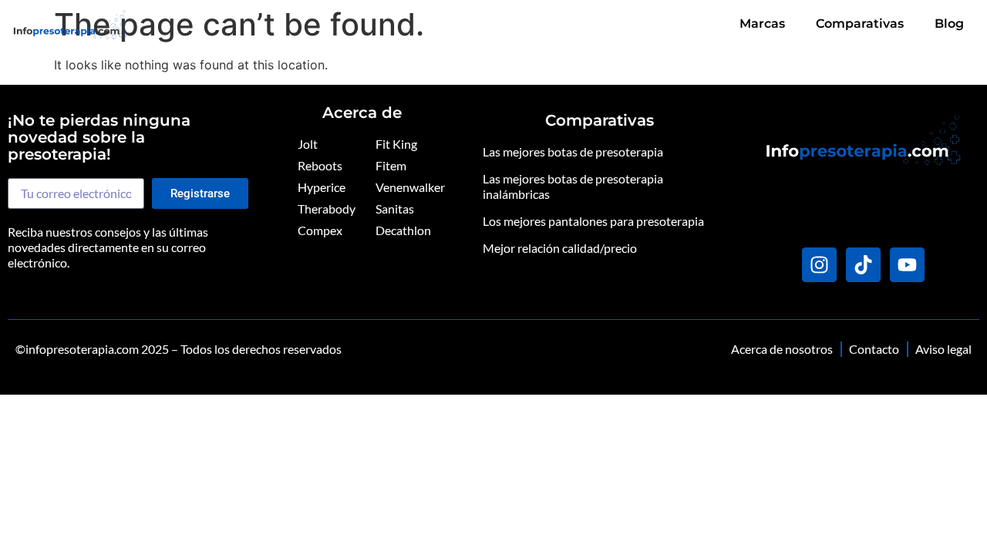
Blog (949, 23)
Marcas (762, 23)
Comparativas (860, 23)
